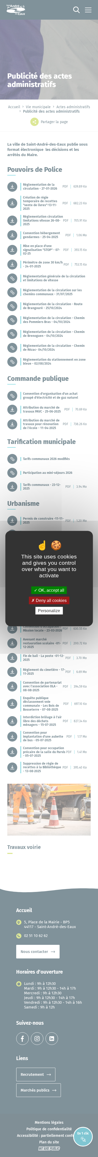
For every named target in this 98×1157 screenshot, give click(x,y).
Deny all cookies (51, 600)
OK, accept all (50, 590)
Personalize (49, 610)
